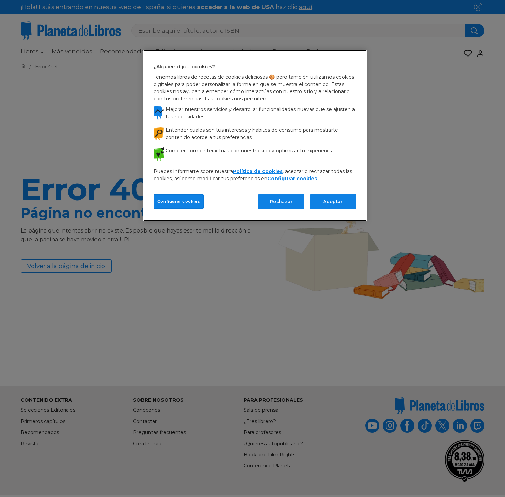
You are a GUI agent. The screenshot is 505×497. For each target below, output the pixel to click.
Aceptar (333, 201)
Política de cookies (258, 171)
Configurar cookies (178, 201)
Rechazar (281, 201)
